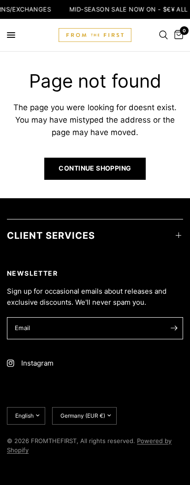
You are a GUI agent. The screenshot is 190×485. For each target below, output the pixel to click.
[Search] (163, 35)
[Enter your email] (174, 328)
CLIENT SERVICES (51, 235)
